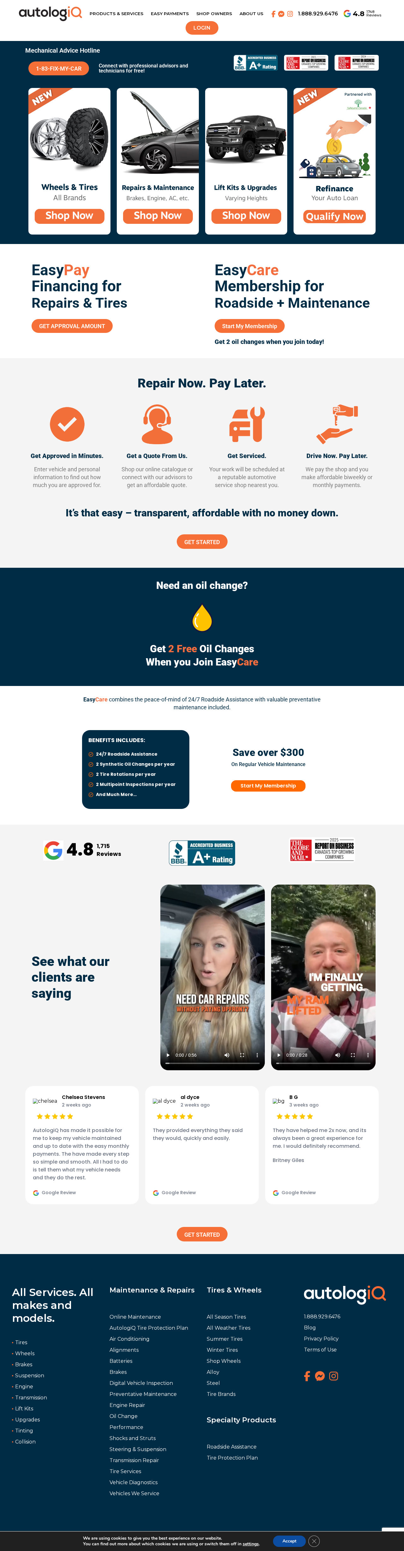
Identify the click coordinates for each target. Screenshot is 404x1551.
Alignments (124, 1350)
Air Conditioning (130, 1339)
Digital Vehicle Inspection (141, 1383)
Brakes (23, 1365)
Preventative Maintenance (143, 1394)
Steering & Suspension (138, 1449)
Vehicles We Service (134, 1493)
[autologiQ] (50, 10)
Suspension (29, 1376)
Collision (25, 1442)
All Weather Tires (228, 1328)
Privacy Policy (321, 1339)
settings (251, 1544)
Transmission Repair (134, 1460)
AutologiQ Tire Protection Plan (149, 1328)
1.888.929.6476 (318, 14)
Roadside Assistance (232, 1447)
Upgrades (27, 1420)
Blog (310, 1328)
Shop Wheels (224, 1361)
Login (202, 28)
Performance (126, 1427)
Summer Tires (224, 1339)
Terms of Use (320, 1350)
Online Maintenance (135, 1317)
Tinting (24, 1431)
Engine (24, 1387)
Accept (289, 1541)
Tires (21, 1342)
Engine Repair (127, 1405)
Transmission (31, 1398)
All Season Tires (226, 1317)
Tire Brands (221, 1394)
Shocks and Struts (133, 1438)
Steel (213, 1383)
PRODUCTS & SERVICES (116, 13)
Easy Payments (170, 13)
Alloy (213, 1372)
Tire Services (125, 1471)
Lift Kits (24, 1409)
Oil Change (124, 1416)
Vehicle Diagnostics (133, 1482)
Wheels (24, 1353)
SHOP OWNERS (214, 13)
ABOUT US (251, 13)
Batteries (121, 1361)
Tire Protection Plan (232, 1458)
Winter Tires (222, 1350)
